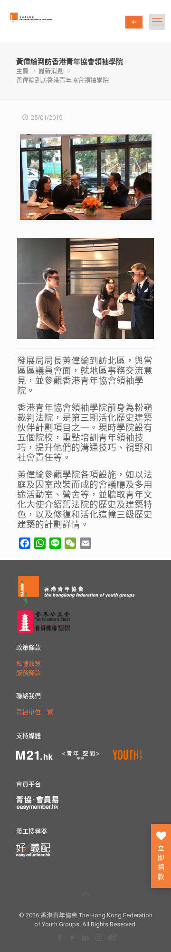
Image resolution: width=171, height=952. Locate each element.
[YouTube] (73, 937)
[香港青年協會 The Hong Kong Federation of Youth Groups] (46, 26)
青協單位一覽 (34, 712)
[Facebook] (60, 937)
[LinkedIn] (86, 937)
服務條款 (28, 672)
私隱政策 (28, 663)
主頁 (22, 71)
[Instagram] (99, 937)
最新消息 (50, 71)
